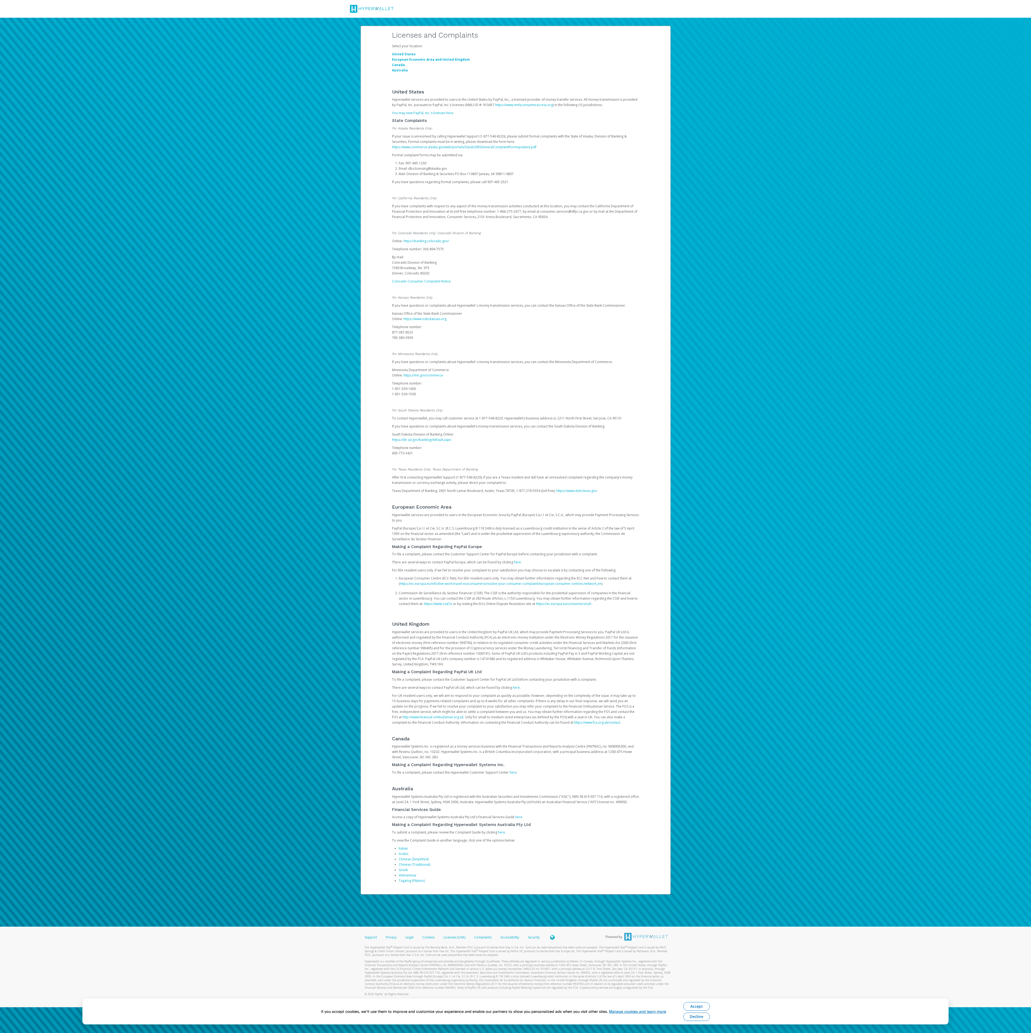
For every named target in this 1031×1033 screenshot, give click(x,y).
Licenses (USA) (455, 937)
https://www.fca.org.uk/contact (597, 722)
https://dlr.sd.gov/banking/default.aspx (421, 439)
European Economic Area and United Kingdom (431, 59)
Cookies (428, 937)
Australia (400, 70)
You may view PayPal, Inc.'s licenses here (422, 113)
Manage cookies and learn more (637, 1011)
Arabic (404, 853)
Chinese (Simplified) (414, 859)
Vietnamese (407, 875)
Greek (403, 870)
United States (404, 54)
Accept (696, 1006)
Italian (403, 848)
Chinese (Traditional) (414, 864)
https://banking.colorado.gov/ (426, 241)
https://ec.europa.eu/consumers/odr (563, 603)
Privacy (391, 937)
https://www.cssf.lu (438, 603)
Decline (696, 1016)
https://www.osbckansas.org (425, 319)
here (517, 562)
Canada (398, 65)
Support (371, 937)
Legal (409, 937)
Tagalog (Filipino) (412, 880)
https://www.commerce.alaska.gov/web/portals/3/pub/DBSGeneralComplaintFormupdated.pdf (464, 147)
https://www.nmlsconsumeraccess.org (524, 105)
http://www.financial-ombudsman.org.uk (432, 717)
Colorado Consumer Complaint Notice (421, 281)
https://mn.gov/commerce (423, 375)
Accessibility (509, 937)
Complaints (483, 937)
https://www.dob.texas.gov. (577, 490)
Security (534, 937)
